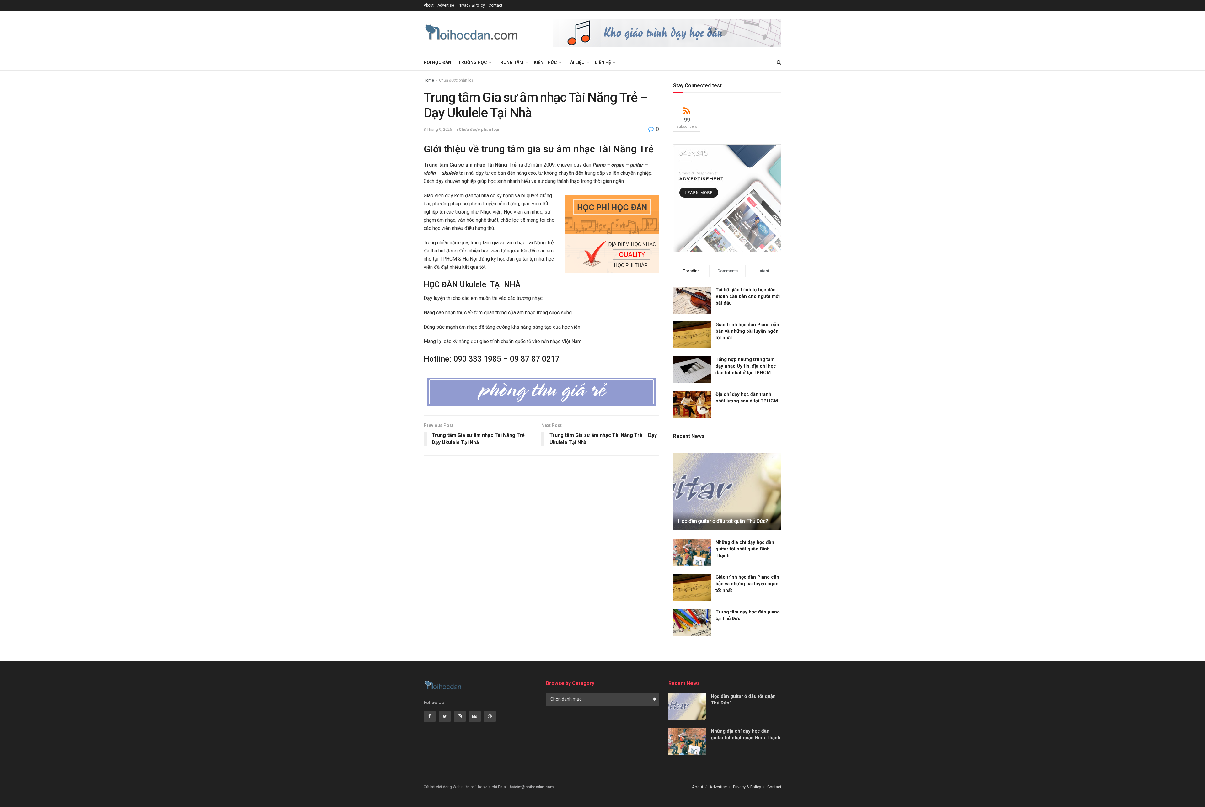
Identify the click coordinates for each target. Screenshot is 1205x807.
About (429, 5)
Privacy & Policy (471, 5)
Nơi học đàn (437, 62)
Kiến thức (545, 62)
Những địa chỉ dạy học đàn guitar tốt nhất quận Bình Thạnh (744, 548)
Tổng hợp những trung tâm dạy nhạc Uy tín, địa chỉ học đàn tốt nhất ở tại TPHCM (745, 366)
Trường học (472, 62)
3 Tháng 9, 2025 (438, 129)
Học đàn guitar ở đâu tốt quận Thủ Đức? (723, 521)
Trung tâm (510, 62)
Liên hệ (603, 62)
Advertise (445, 5)
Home (429, 80)
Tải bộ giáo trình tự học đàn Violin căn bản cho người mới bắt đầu (747, 296)
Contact (495, 5)
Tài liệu (576, 62)
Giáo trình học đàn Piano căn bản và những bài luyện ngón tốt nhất (747, 331)
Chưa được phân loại (456, 80)
